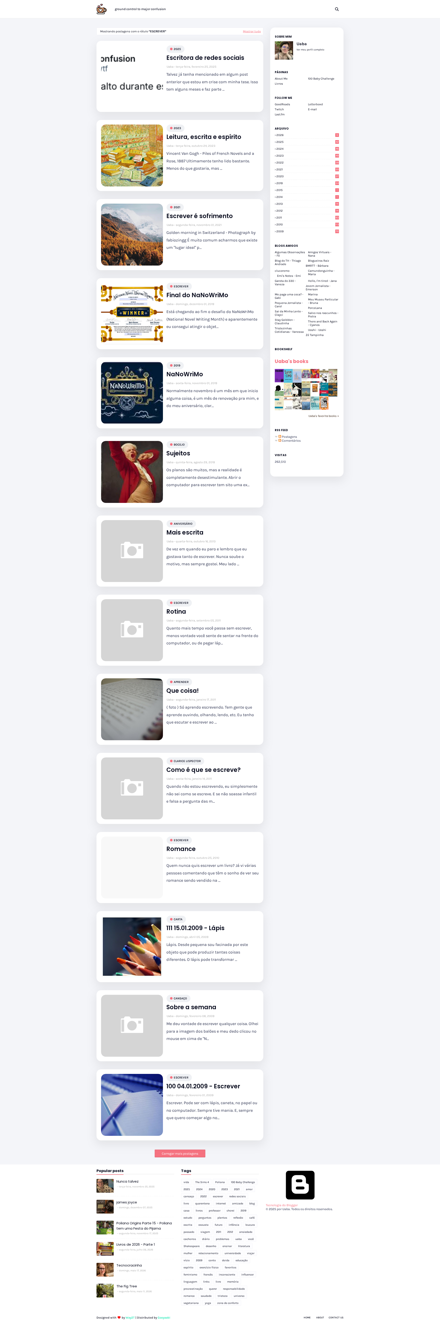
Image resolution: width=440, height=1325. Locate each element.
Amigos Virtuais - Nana (319, 253)
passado (189, 1232)
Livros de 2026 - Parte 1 (135, 1244)
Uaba (170, 66)
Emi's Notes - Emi (289, 275)
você (251, 1239)
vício (187, 1260)
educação (242, 1260)
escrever (181, 286)
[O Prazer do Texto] (279, 410)
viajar (250, 1253)
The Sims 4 (202, 1182)
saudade (206, 1295)
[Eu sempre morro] (288, 395)
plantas (222, 1217)
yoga (208, 1303)
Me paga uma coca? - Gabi (289, 296)
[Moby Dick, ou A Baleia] (297, 408)
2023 (177, 128)
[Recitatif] (279, 395)
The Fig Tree (126, 1286)
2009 (307, 231)
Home (307, 1317)
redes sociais (237, 1196)
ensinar (227, 1246)
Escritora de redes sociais (205, 57)
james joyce (126, 1202)
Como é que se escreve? (203, 769)
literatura (244, 1246)
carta (178, 919)
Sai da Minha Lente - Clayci (289, 313)
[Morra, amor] (332, 382)
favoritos (230, 1267)
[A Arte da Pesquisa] (315, 409)
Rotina (176, 611)
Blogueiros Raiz (318, 260)
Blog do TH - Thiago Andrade (288, 262)
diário (206, 1239)
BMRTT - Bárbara (317, 265)
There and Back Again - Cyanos (322, 323)
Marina (313, 294)
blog (252, 1203)
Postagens (289, 437)
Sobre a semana (191, 1007)
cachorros (190, 1239)
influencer (247, 1274)
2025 (177, 49)
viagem (205, 1232)
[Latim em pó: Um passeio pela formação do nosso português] (288, 382)
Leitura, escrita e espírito (203, 137)
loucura (250, 1224)
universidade (233, 1253)
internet (221, 1203)
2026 (307, 135)
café (252, 1217)
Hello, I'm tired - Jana (322, 281)
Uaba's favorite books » (323, 416)
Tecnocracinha (129, 1265)
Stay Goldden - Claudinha (285, 321)
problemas (222, 1239)
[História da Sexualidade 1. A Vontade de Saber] (279, 381)
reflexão (238, 1217)
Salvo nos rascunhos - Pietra (323, 314)
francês (208, 1274)
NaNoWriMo (184, 374)
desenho (211, 1246)
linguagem (190, 1281)
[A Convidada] (323, 409)
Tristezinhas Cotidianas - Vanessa (289, 330)
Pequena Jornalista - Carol (289, 304)
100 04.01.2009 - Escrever (203, 1086)
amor (249, 1189)
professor (214, 1210)
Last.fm (280, 114)
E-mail (312, 109)
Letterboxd (315, 104)
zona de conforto (228, 1303)
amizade (237, 1203)
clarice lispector (187, 761)
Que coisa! (182, 690)
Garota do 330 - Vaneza (285, 282)
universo (239, 1295)
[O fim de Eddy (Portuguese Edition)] (306, 395)
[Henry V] (315, 382)
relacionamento (208, 1253)
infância (234, 1224)
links (206, 1281)
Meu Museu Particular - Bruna (323, 301)
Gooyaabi (164, 1317)
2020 (307, 176)
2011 (307, 217)
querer (213, 1288)
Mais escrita (185, 532)
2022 (307, 162)
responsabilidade (234, 1288)
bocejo (179, 444)
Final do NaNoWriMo (197, 295)
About (320, 1317)
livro (186, 1203)
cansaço (180, 998)
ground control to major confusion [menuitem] (140, 9)
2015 (307, 190)
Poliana (220, 1182)
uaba (238, 1239)
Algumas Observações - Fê (290, 253)
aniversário (183, 523)
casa (187, 1210)
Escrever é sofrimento (199, 216)
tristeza (223, 1295)
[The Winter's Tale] (297, 382)
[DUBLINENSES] (315, 392)
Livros (279, 83)
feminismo (190, 1274)
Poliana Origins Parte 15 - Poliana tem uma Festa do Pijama (144, 1226)
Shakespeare (192, 1246)
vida (186, 1182)
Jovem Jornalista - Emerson (318, 287)
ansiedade (245, 1232)
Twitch (279, 109)
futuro (219, 1224)
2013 (307, 203)
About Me (281, 78)
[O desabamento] (306, 409)
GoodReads (282, 104)
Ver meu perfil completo (310, 49)
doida (225, 1260)
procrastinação (193, 1288)
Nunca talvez (127, 1181)
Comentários (291, 441)
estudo (188, 1217)
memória (233, 1281)
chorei (230, 1210)
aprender (181, 682)
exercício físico (209, 1267)
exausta (203, 1224)
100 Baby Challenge (321, 78)
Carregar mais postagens (180, 1154)
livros (199, 1210)
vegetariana (191, 1303)
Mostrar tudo (252, 31)
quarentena (202, 1203)
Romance (181, 849)
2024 (307, 148)
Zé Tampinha (315, 335)
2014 (307, 197)
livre (218, 1281)
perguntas (204, 1217)
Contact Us (336, 1317)
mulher (188, 1253)
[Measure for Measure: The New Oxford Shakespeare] (306, 382)
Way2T (130, 1317)
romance (189, 1295)
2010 (307, 224)
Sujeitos (178, 453)
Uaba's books (291, 361)
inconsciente (227, 1274)
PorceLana (315, 308)
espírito (188, 1267)
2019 (177, 365)
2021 (177, 207)
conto (212, 1260)
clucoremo (282, 270)
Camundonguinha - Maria (321, 272)
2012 (307, 210)
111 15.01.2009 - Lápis (195, 928)
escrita (188, 1224)
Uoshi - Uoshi (317, 330)
